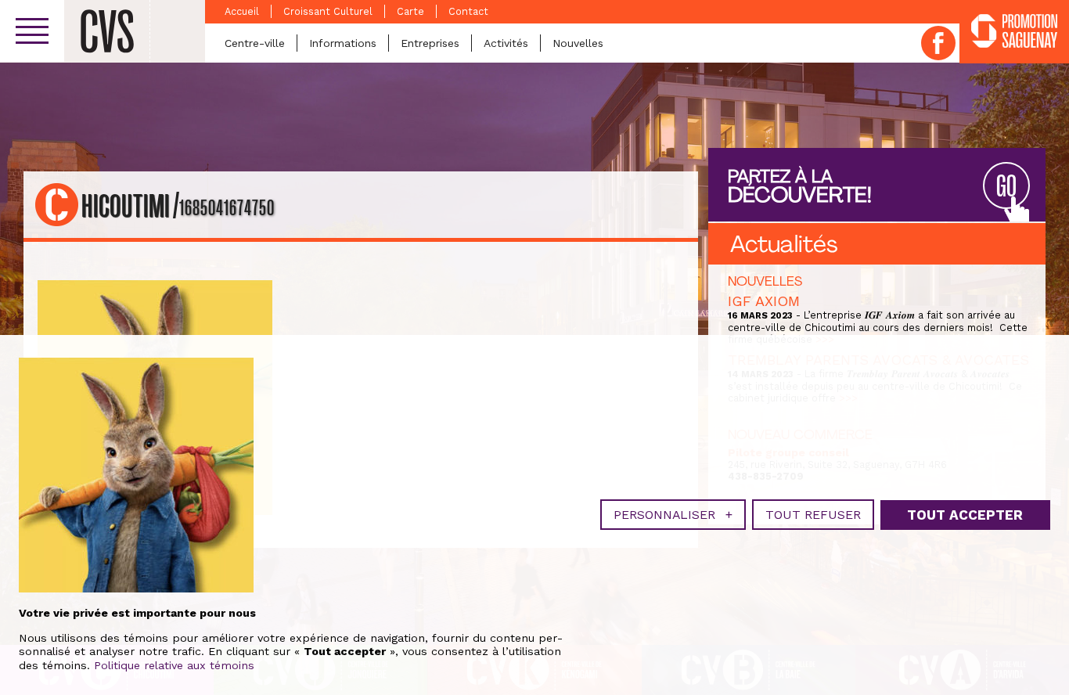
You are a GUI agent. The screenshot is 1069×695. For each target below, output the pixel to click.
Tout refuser (813, 514)
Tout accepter (965, 515)
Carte (410, 11)
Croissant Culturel (328, 11)
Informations (342, 43)
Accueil (242, 11)
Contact (468, 11)
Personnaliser (673, 514)
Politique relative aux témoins (174, 665)
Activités (506, 43)
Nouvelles (577, 43)
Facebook (938, 43)
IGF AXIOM (764, 301)
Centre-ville (255, 43)
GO (1006, 186)
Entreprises (430, 43)
